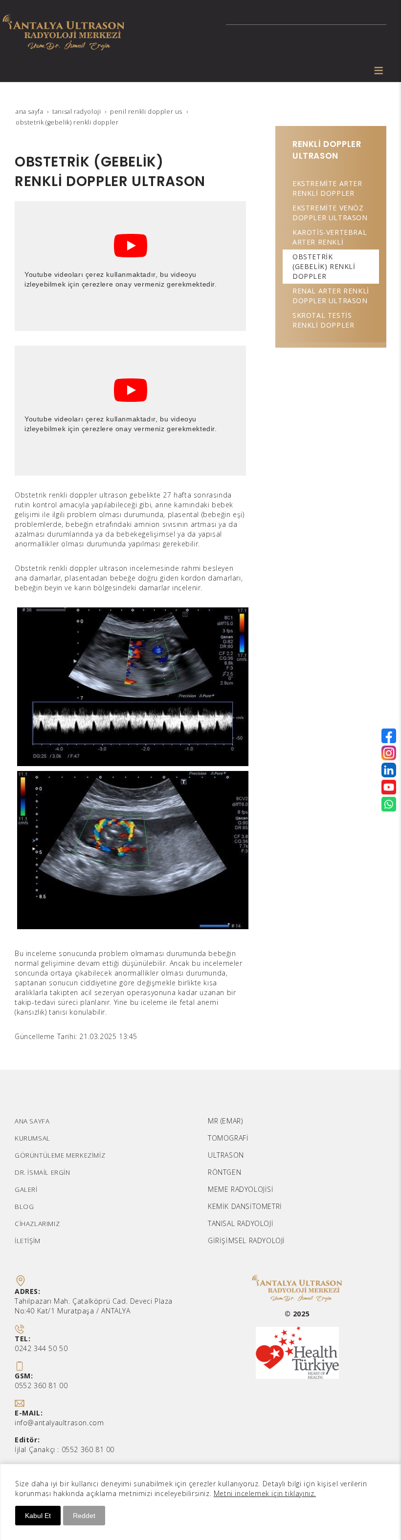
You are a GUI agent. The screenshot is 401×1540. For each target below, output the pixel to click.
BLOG (24, 1206)
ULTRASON (226, 1155)
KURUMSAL (32, 1138)
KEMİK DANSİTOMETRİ (245, 1206)
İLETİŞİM (28, 1240)
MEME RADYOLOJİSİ (241, 1189)
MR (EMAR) (225, 1120)
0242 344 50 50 (41, 1348)
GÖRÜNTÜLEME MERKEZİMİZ (60, 1155)
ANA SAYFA (32, 1121)
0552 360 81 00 (41, 1385)
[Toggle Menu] (378, 70)
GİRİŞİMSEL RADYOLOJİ (246, 1240)
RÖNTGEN (224, 1172)
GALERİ (26, 1189)
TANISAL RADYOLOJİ (240, 1223)
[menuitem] (331, 188)
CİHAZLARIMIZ (37, 1223)
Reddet (84, 1515)
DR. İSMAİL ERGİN (42, 1172)
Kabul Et (38, 1515)
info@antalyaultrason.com (59, 1422)
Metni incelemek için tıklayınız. (265, 1493)
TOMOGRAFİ (228, 1138)
